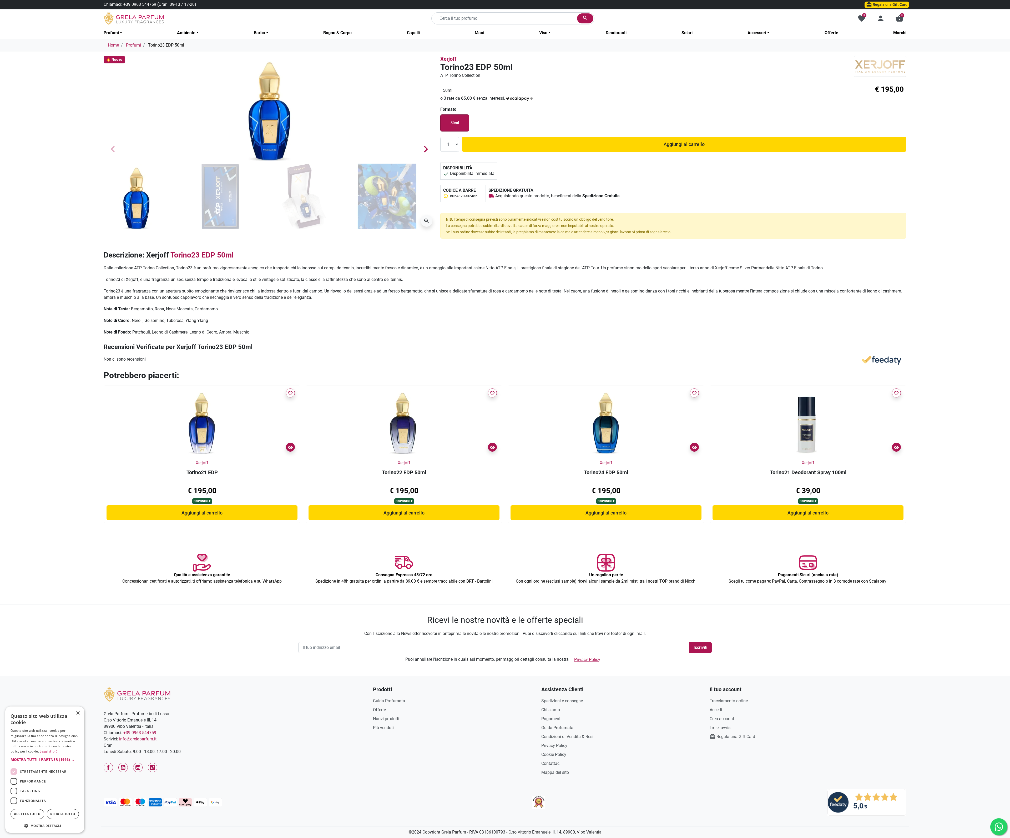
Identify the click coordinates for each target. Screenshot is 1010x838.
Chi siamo (550, 709)
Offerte (379, 709)
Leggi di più (48, 751)
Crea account (722, 718)
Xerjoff (448, 59)
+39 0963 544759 (139, 4)
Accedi (716, 709)
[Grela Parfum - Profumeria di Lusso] (137, 694)
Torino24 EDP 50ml (606, 472)
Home (113, 45)
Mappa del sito (555, 772)
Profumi (133, 45)
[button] (899, 18)
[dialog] (44, 769)
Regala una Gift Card (889, 4)
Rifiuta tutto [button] (62, 814)
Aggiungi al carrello (684, 144)
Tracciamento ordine (729, 700)
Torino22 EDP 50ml (404, 472)
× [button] (78, 713)
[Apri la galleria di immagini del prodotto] (426, 221)
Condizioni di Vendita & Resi (567, 736)
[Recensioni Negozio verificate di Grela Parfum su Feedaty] (866, 802)
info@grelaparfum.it (137, 738)
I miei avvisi (720, 727)
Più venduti (383, 727)
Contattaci (550, 763)
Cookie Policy (553, 754)
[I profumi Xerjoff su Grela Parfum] (880, 66)
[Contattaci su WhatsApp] (998, 826)
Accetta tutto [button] (27, 814)
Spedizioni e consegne (562, 700)
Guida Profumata (389, 700)
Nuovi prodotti (386, 718)
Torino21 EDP (202, 472)
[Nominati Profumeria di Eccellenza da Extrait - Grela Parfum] (538, 802)
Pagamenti (551, 718)
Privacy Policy (587, 659)
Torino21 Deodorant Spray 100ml (808, 472)
